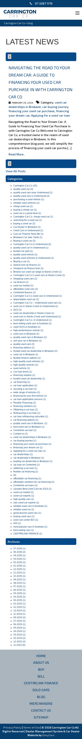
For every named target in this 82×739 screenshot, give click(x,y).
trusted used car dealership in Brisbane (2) (35, 351)
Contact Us (41, 710)
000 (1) (17, 523)
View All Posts (16, 171)
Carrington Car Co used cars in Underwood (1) (37, 296)
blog (30, 23)
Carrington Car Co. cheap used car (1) (33, 216)
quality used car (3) (23, 189)
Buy (41, 669)
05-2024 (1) (19, 627)
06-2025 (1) (19, 590)
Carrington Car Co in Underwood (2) (32, 244)
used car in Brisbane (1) (25, 354)
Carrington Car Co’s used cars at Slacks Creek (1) (39, 275)
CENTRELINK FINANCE (41, 683)
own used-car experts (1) (26, 502)
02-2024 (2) (19, 638)
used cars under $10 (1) (25, 520)
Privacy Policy (12, 727)
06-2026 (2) (19, 552)
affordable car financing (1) (27, 478)
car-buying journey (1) (24, 440)
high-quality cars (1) (23, 499)
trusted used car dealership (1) (29, 378)
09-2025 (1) (19, 579)
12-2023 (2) (19, 641)
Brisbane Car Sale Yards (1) (27, 237)
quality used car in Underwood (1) (30, 247)
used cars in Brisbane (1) (26, 333)
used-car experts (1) (23, 495)
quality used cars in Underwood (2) (31, 196)
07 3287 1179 (43, 3)
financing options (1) (24, 347)
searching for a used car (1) (27, 220)
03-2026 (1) (19, 559)
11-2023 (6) (19, 645)
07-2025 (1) (19, 586)
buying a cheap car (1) (25, 209)
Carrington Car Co (14, 23)
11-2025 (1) (19, 572)
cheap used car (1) (23, 206)
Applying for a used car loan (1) (29, 451)
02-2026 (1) (19, 562)
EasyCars (48, 735)
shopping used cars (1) (25, 278)
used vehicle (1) (21, 368)
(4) (14, 475)
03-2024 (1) (19, 634)
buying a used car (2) (24, 223)
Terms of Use (31, 727)
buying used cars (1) (24, 516)
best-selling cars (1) (23, 530)
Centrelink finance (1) (24, 292)
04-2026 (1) (19, 555)
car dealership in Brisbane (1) (28, 457)
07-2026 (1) (19, 548)
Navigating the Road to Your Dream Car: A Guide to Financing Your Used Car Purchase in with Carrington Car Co (40, 82)
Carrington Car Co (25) (25, 185)
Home (41, 656)
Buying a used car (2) (24, 240)
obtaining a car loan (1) (25, 468)
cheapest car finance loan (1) (28, 268)
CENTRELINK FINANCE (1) (27, 533)
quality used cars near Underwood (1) (32, 192)
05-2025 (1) (19, 593)
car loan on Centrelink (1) (26, 464)
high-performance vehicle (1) (28, 330)
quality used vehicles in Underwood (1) (33, 258)
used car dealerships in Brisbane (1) (32, 437)
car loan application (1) (25, 385)
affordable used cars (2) (25, 289)
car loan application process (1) (29, 399)
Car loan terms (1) (22, 371)
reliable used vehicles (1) (26, 203)
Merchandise (41, 703)
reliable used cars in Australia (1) (30, 506)
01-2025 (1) (19, 607)
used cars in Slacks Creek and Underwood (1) (37, 316)
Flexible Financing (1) (24, 402)
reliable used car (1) (23, 509)
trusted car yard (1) (23, 251)
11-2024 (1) (19, 614)
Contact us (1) (20, 433)
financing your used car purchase (32, 111)
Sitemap (41, 717)
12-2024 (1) (19, 610)
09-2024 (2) (19, 617)
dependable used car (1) (26, 299)
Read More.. (17, 154)
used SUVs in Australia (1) (26, 327)
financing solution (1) (24, 375)
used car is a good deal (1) (27, 213)
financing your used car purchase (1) (32, 444)
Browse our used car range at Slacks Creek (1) (37, 271)
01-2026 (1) (19, 565)
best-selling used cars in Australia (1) (32, 323)
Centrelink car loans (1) (25, 485)
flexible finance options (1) (27, 358)
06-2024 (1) (19, 624)
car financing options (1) (25, 420)
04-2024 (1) (19, 631)
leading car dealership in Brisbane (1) (32, 461)
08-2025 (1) (19, 583)
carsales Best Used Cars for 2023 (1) (32, 488)
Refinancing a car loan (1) (26, 413)
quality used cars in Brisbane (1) (30, 337)
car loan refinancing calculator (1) (30, 416)
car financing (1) (21, 382)
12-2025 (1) (19, 569)
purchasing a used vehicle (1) (28, 199)
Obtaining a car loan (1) (25, 409)
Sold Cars (41, 690)
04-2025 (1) (19, 596)
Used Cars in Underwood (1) (28, 230)
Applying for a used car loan (50, 115)
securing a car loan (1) (25, 389)
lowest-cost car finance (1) (26, 265)
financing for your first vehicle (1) (30, 395)
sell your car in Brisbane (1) (27, 340)
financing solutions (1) (24, 406)
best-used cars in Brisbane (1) (28, 426)
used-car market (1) (23, 492)
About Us (41, 662)
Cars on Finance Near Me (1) (28, 234)
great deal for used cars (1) (27, 513)
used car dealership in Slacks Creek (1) (33, 313)
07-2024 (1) (19, 621)
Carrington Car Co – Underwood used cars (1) (37, 302)
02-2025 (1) (19, 603)
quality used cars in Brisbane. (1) (30, 423)
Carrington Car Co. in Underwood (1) (32, 320)
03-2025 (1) (19, 600)
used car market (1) (23, 285)
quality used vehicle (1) (25, 254)
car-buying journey (55, 107)
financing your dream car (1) (28, 447)
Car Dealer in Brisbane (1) (27, 227)
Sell (41, 676)
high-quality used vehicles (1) (28, 361)
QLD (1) (17, 309)
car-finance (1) (20, 282)
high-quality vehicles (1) (25, 364)
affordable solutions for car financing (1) (33, 482)
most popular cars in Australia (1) (30, 526)
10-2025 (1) (19, 576)
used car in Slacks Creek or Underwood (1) (35, 306)
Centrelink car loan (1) (24, 430)
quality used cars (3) (23, 344)
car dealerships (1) (23, 454)
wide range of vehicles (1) (26, 392)
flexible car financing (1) (25, 471)
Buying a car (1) (21, 261)
